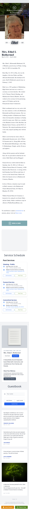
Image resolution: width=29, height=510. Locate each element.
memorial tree (19, 210)
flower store (18, 213)
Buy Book (15, 356)
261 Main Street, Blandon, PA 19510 (15, 307)
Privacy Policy (10, 503)
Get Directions (9, 275)
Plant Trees (20, 275)
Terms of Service (18, 503)
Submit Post (14, 404)
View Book (7, 356)
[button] (14, 472)
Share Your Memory (10, 378)
